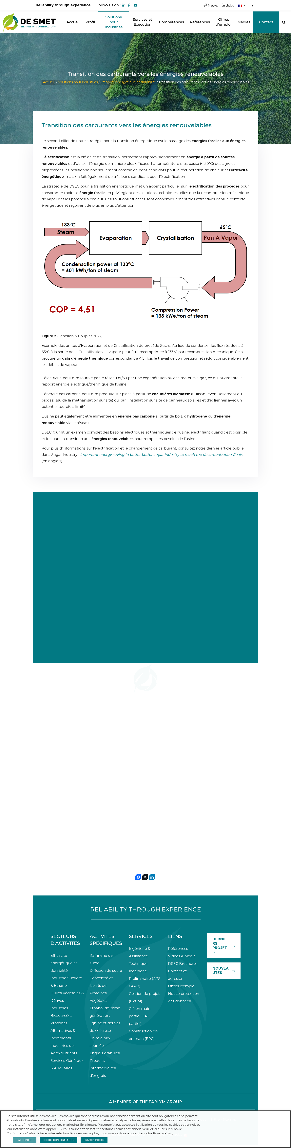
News (212, 6)
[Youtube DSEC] (135, 5)
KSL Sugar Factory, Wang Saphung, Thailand (141, 805)
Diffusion (143, 777)
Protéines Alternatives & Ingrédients (62, 1031)
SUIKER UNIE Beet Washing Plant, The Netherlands (106, 805)
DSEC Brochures (183, 964)
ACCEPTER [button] (24, 1140)
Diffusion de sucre (106, 971)
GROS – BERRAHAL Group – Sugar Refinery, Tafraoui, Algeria (179, 810)
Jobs (229, 6)
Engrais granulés (105, 1053)
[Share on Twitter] (145, 877)
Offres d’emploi (181, 986)
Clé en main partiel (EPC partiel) (139, 1016)
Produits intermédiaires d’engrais (103, 1068)
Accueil (48, 82)
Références (178, 949)
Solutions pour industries (78, 82)
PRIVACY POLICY (94, 1140)
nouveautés (220, 970)
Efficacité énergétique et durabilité (128, 82)
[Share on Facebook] (138, 877)
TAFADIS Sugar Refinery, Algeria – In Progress (217, 814)
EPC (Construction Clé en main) (218, 782)
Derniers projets (219, 945)
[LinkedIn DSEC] (124, 5)
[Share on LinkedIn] (152, 877)
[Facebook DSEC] (128, 5)
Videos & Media (182, 956)
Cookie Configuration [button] (58, 1140)
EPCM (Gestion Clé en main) (67, 782)
